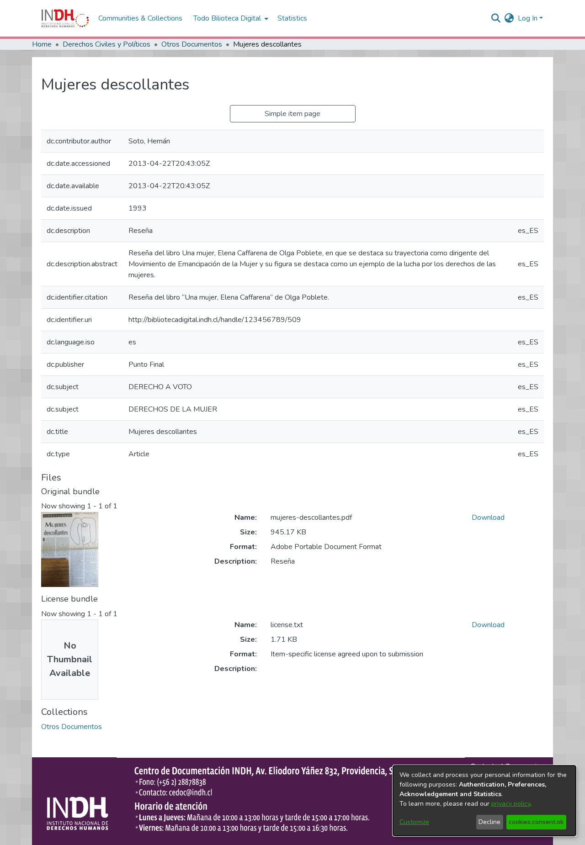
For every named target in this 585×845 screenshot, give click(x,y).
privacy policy (510, 803)
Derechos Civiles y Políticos (106, 44)
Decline (489, 822)
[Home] (65, 18)
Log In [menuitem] (527, 18)
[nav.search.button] (496, 18)
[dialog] (484, 801)
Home (42, 44)
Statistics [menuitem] (292, 18)
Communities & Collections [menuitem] (140, 18)
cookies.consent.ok (536, 822)
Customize (414, 822)
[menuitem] (509, 18)
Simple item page (292, 114)
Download (488, 517)
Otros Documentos (191, 44)
